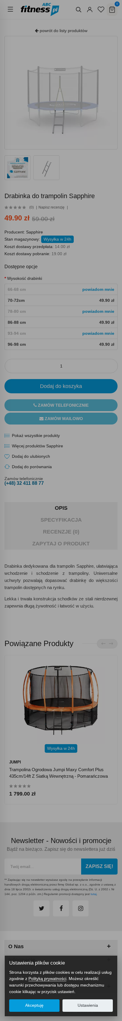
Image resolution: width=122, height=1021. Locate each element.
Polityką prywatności (47, 978)
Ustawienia (88, 1005)
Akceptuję (34, 1005)
